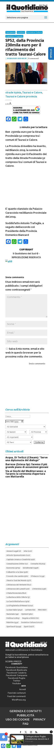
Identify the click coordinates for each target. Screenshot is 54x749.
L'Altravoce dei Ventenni (19, 585)
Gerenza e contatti (25, 711)
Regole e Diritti (30, 618)
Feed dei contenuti (17, 693)
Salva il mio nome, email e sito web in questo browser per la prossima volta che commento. (24, 352)
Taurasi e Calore (32, 92)
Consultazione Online (17, 564)
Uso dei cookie (17, 719)
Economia (13, 568)
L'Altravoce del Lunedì (18, 589)
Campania (10, 32)
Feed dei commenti (16, 696)
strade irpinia (13, 92)
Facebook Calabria (16, 673)
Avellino (21, 32)
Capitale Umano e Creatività (21, 559)
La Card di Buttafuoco (18, 601)
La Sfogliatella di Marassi (20, 606)
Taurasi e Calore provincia (21, 96)
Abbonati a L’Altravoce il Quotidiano (23, 650)
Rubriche (12, 622)
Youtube (16, 683)
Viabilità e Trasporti (14, 36)
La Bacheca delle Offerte (18, 597)
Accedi (22, 689)
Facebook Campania (16, 675)
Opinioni (27, 614)
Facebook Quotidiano (16, 667)
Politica (13, 618)
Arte (28, 551)
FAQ (25, 723)
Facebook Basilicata (16, 670)
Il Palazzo (37, 576)
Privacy (39, 719)
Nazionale (13, 614)
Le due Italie (14, 610)
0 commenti (33, 58)
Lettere (30, 610)
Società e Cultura (34, 32)
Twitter (16, 680)
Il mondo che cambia (17, 576)
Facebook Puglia (16, 678)
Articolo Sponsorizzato (18, 555)
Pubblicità (25, 715)
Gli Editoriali (30, 568)
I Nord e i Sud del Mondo (19, 580)
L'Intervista (39, 589)
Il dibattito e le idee (17, 572)
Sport (29, 627)
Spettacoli (14, 627)
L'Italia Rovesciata (16, 593)
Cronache (38, 564)
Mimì (42, 610)
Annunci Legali (14, 551)
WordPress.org (19, 700)
